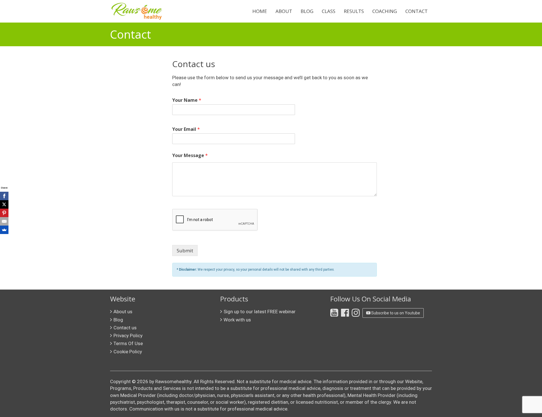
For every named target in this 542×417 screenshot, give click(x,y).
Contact (416, 11)
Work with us (237, 320)
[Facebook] (4, 196)
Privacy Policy (128, 335)
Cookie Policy (127, 351)
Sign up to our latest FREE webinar (260, 311)
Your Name (186, 100)
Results (354, 11)
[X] (4, 204)
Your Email (186, 129)
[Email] (4, 221)
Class (328, 11)
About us (122, 311)
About (284, 11)
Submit (185, 250)
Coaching (384, 11)
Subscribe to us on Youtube (395, 313)
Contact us (125, 327)
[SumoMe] (4, 230)
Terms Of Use (128, 343)
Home (259, 11)
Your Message (190, 155)
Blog (307, 11)
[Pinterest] (4, 213)
